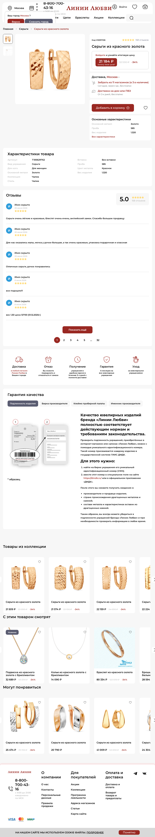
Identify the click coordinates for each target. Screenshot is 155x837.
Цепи (67, 17)
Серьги (23, 28)
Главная (8, 28)
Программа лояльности (78, 796)
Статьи (75, 808)
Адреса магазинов (83, 803)
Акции (99, 17)
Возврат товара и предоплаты (113, 795)
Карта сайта (78, 813)
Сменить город (38, 21)
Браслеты (82, 17)
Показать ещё (77, 329)
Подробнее (95, 832)
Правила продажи (47, 805)
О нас (45, 784)
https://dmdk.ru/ (93, 478)
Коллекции (116, 17)
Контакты (47, 789)
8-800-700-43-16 (22, 784)
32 (98, 340)
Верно (16, 21)
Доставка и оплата (113, 786)
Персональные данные (51, 796)
